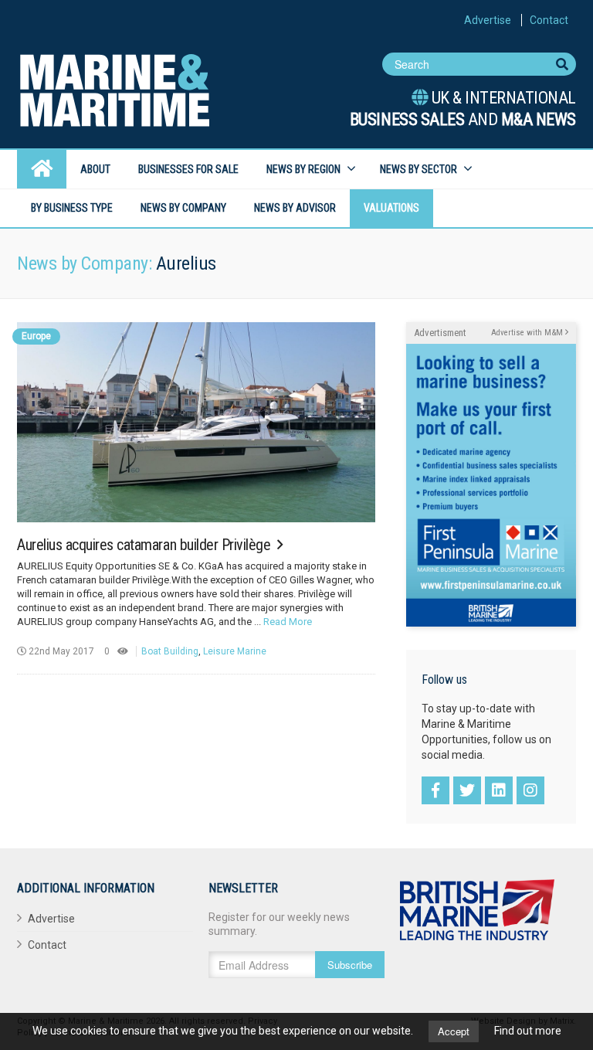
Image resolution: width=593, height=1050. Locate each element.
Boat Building (169, 651)
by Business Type (72, 208)
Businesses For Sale (188, 169)
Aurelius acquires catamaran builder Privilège (145, 544)
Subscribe (349, 964)
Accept (453, 1031)
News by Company (183, 208)
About (95, 169)
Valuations (391, 208)
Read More (287, 621)
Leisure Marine (234, 651)
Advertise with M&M (528, 333)
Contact (549, 20)
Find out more (527, 1031)
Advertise (487, 20)
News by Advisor (295, 208)
